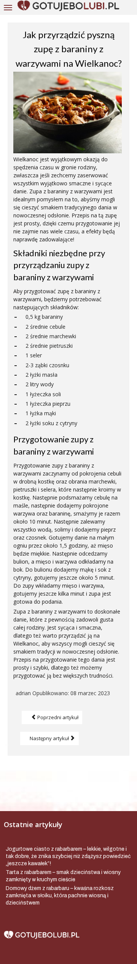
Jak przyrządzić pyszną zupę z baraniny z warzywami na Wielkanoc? (69, 48)
